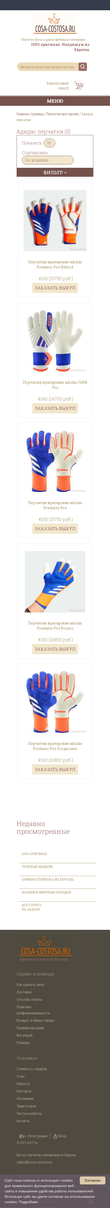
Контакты (24, 1091)
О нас (21, 1076)
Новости (23, 1083)
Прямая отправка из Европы (47, 879)
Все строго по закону (31, 907)
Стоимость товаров (32, 1068)
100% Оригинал (35, 854)
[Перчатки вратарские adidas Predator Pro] (55, 453)
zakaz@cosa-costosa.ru (34, 1161)
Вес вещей (24, 1035)
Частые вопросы (29, 1113)
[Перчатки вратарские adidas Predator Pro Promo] (55, 574)
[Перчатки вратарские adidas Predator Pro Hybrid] (55, 213)
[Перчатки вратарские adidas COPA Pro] (55, 333)
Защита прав (26, 1105)
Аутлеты (23, 1120)
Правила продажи (30, 1027)
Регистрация (37, 1135)
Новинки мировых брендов (46, 892)
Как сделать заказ (31, 984)
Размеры (23, 1042)
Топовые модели (37, 867)
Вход (62, 1135)
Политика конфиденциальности (33, 1009)
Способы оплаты (29, 999)
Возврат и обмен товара (35, 1020)
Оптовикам (25, 1098)
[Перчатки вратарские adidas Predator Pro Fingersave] (55, 694)
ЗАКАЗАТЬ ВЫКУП (55, 287)
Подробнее (28, 1202)
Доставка (24, 991)
